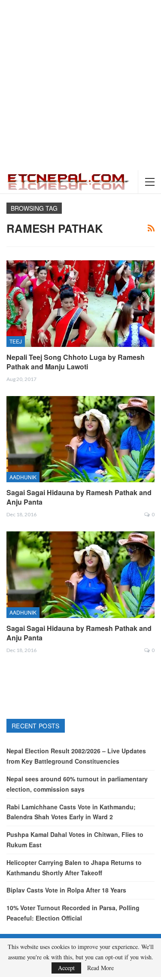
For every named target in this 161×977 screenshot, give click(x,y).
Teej (15, 341)
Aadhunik (22, 477)
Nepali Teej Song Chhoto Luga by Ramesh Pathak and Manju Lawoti (75, 361)
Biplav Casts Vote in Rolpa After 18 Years (66, 890)
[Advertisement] (80, 85)
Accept (66, 968)
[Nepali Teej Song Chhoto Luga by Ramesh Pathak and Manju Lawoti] (80, 303)
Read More (100, 968)
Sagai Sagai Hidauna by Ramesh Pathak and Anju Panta (79, 497)
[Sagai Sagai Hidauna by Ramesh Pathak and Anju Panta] (80, 439)
